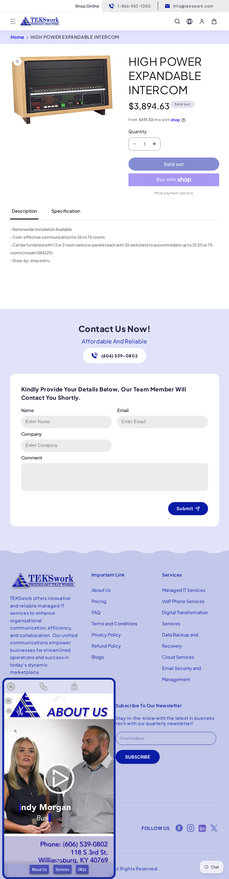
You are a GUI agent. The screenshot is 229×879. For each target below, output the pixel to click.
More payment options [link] (173, 193)
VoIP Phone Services (183, 601)
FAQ (96, 612)
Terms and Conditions (114, 623)
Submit (184, 508)
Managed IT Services (183, 590)
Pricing (99, 601)
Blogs (98, 657)
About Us (101, 590)
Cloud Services (178, 657)
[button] (13, 21)
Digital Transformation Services (185, 617)
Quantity (137, 131)
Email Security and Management (181, 673)
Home (17, 37)
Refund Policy (106, 646)
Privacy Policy (106, 635)
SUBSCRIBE (137, 757)
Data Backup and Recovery (180, 640)
